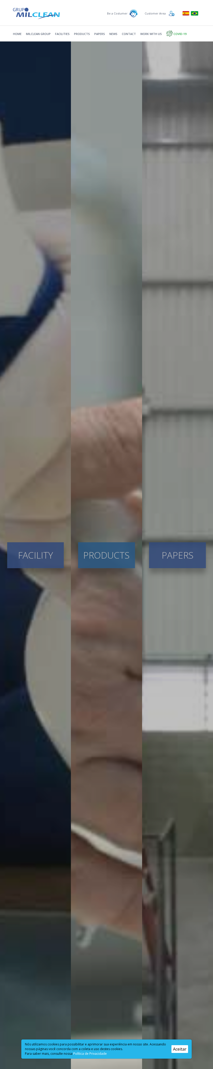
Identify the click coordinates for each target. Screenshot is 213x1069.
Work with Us (151, 34)
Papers (99, 34)
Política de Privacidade (90, 1053)
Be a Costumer (117, 13)
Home (17, 34)
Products (82, 34)
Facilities (62, 34)
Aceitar (180, 1049)
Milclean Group (38, 34)
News (113, 34)
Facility (35, 555)
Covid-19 (180, 34)
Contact (129, 34)
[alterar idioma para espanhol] (186, 13)
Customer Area (155, 13)
